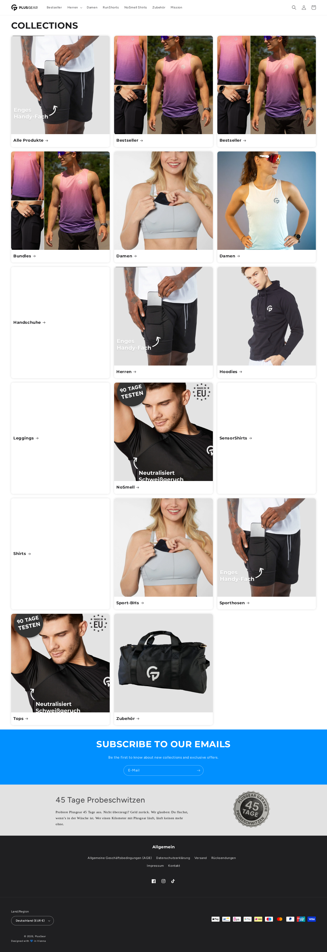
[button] (74, 7)
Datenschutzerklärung (173, 858)
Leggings (23, 438)
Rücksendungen (223, 858)
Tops (18, 718)
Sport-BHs (127, 602)
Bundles (22, 256)
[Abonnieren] (198, 770)
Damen (124, 256)
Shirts (19, 553)
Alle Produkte (28, 140)
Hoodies (229, 371)
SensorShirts (233, 438)
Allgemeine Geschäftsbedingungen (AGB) (120, 858)
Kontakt (174, 866)
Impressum (155, 866)
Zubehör (125, 718)
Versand (200, 858)
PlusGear (40, 936)
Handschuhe (27, 322)
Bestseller (127, 140)
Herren (124, 371)
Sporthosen (232, 602)
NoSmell (125, 487)
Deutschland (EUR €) (30, 920)
